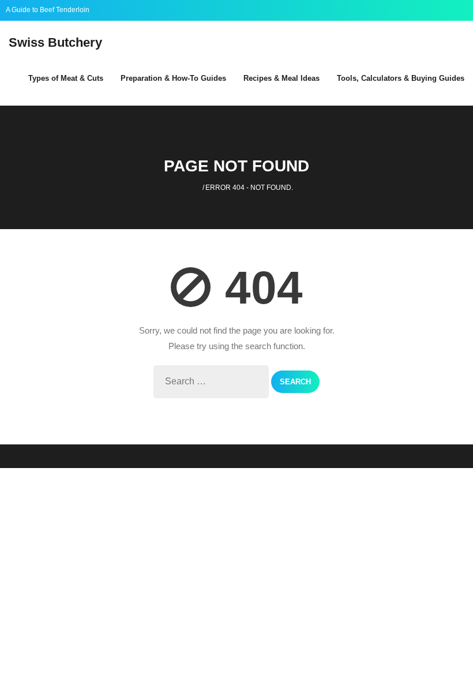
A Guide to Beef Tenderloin (47, 10)
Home (191, 188)
